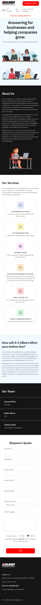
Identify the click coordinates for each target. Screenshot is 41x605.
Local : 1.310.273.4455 (9, 582)
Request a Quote (31, 3)
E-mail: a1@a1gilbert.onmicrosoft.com (13, 589)
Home (4, 10)
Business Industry (10, 501)
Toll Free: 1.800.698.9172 (20, 16)
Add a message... (9, 512)
